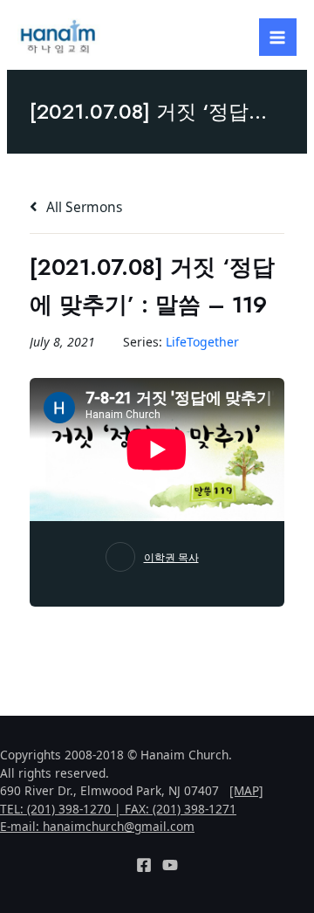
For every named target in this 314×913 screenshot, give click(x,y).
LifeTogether (202, 341)
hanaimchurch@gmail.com (119, 826)
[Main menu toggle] (278, 37)
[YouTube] (170, 865)
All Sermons (82, 206)
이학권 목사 (171, 557)
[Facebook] (144, 865)
